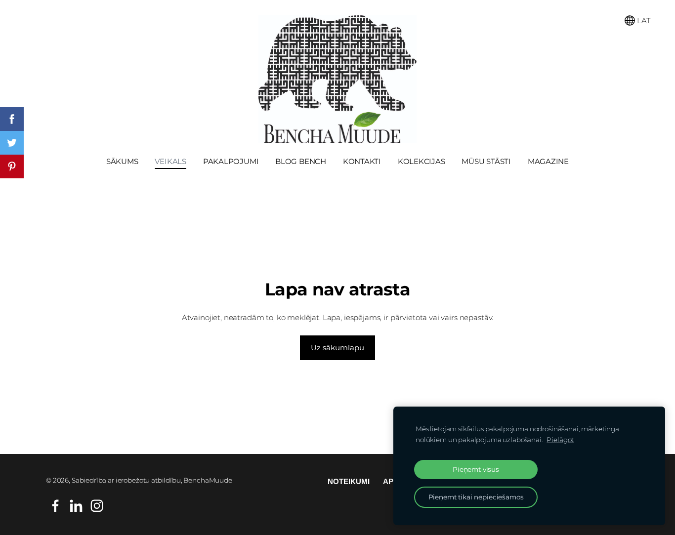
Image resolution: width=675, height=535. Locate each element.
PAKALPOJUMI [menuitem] (231, 161)
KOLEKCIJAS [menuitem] (421, 161)
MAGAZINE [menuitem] (548, 161)
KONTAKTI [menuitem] (362, 161)
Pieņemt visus (476, 469)
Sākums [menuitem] (122, 161)
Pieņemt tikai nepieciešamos (476, 497)
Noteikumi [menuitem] (349, 481)
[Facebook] (55, 505)
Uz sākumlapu (337, 347)
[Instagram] (96, 505)
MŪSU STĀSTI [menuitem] (486, 161)
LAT (642, 20)
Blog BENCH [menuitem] (300, 161)
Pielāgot (560, 440)
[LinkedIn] (76, 505)
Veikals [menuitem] (170, 161)
